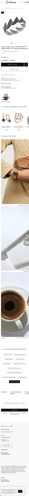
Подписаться (14, 410)
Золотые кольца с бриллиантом (14, 372)
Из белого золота (19, 8)
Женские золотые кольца (14, 368)
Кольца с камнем (20, 359)
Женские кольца (9, 359)
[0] (25, 2)
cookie (10, 490)
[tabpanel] (14, 26)
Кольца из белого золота (19, 363)
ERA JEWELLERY (7, 8)
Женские (13, 8)
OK (20, 491)
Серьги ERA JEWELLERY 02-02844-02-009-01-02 (6, 127)
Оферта (3, 477)
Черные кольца (7, 363)
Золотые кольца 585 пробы (9, 377)
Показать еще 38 (14, 381)
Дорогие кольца (22, 377)
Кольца (2, 8)
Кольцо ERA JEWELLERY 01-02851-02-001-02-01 (19, 127)
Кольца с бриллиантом (20, 354)
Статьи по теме (8, 136)
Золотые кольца (7, 354)
